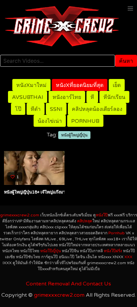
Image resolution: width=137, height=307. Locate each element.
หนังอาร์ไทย (67, 97)
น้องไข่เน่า (50, 121)
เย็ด (117, 85)
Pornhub (85, 121)
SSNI (56, 109)
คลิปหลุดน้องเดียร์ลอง (97, 109)
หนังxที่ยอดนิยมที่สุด (79, 85)
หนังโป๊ (102, 215)
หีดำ (36, 109)
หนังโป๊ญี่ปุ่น (50, 251)
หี (92, 97)
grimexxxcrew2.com (19, 215)
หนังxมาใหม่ (31, 85)
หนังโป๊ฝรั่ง (113, 251)
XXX (128, 257)
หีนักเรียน (114, 97)
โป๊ (18, 109)
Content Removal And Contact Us (68, 283)
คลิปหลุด (84, 221)
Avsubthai (27, 97)
